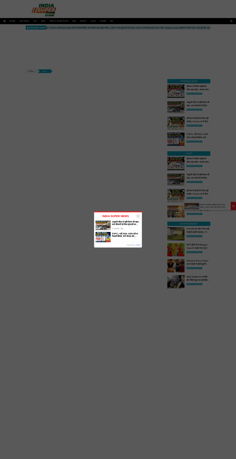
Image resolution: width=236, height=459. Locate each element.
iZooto (138, 245)
